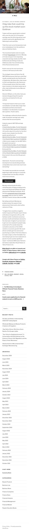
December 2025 (7, 355)
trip (11, 275)
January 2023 (6, 414)
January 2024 (6, 391)
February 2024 (6, 388)
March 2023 (5, 408)
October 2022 (6, 424)
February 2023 (6, 411)
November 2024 (7, 368)
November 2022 (7, 421)
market (16, 274)
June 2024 (5, 378)
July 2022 (5, 434)
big (6, 274)
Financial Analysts (7, 498)
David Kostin (11, 55)
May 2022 (5, 440)
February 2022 (6, 450)
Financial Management (8, 501)
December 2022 (7, 417)
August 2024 (6, 372)
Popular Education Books (9, 508)
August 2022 (6, 430)
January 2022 (6, 453)
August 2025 (6, 359)
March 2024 (5, 385)
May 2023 (5, 401)
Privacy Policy (6, 526)
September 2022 (7, 427)
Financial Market (7, 504)
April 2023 (5, 404)
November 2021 (7, 460)
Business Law (6, 485)
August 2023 (6, 398)
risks (22, 274)
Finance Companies (8, 491)
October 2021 (6, 463)
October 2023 (6, 395)
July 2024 (5, 375)
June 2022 (5, 437)
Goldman (10, 274)
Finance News (9, 271)
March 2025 (5, 365)
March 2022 (5, 447)
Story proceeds (9, 181)
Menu (15, 15)
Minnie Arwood (20, 21)
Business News (6, 488)
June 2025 (5, 362)
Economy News (6, 472)
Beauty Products (7, 482)
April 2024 (5, 382)
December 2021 (7, 457)
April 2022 (5, 444)
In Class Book (11, 9)
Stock (7, 275)
